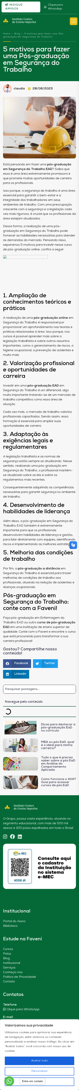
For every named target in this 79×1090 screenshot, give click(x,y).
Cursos (8, 949)
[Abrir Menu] (73, 21)
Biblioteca (10, 926)
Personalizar (39, 1071)
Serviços (9, 967)
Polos (7, 953)
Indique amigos (14, 6)
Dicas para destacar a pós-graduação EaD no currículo (58, 727)
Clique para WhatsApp (55, 6)
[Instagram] (5, 837)
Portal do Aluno (14, 921)
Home (6, 34)
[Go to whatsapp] (9, 1081)
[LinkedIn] (20, 837)
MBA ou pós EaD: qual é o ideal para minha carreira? (57, 745)
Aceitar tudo (39, 1060)
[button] (17, 663)
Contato (9, 981)
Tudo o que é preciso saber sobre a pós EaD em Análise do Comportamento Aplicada (58, 763)
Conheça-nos (13, 972)
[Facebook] (12, 837)
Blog (17, 34)
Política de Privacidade (19, 977)
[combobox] (39, 689)
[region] (39, 1054)
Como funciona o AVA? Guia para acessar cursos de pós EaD (58, 782)
